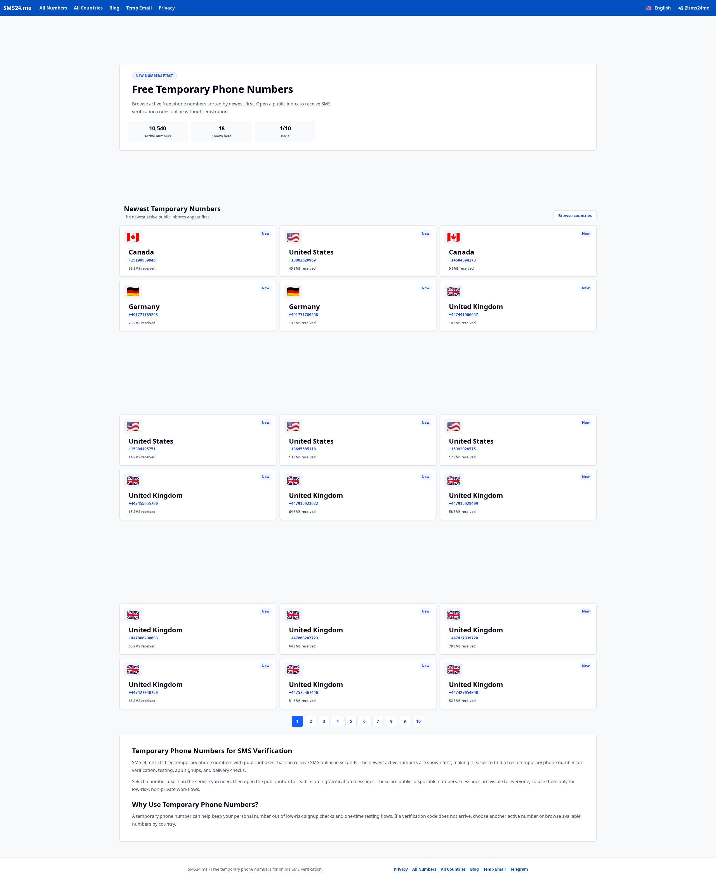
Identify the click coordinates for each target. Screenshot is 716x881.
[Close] (705, 851)
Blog (114, 8)
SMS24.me (17, 7)
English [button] (658, 8)
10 (418, 721)
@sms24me (696, 8)
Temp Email (139, 8)
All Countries (88, 8)
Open (634, 869)
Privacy (167, 8)
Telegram (519, 869)
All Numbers (53, 8)
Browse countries (575, 215)
